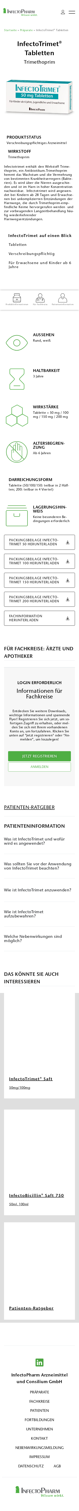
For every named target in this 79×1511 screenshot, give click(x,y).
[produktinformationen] (16, 297)
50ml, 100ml (19, 1204)
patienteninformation (63, 304)
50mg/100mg (19, 1088)
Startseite (10, 30)
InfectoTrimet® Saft (31, 1079)
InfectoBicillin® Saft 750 (36, 1195)
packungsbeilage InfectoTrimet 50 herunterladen (33, 542)
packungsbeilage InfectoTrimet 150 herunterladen (34, 580)
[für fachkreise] (40, 297)
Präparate (26, 30)
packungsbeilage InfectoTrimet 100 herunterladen (34, 561)
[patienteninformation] (62, 297)
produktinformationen (17, 304)
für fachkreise (40, 304)
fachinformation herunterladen (25, 618)
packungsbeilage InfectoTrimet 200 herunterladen (34, 599)
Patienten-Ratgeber (31, 1308)
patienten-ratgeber (29, 807)
